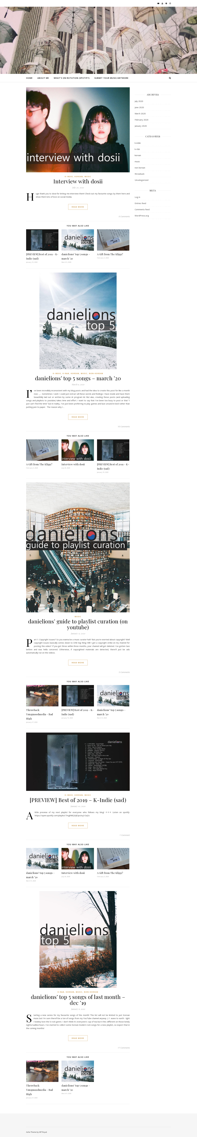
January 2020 (141, 126)
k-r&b (66, 373)
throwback (139, 173)
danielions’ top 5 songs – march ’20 (78, 378)
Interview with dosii (78, 181)
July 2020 (139, 101)
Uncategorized (141, 180)
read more (78, 207)
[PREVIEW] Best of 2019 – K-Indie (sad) (78, 799)
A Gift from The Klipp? (110, 254)
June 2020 (139, 107)
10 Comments (124, 426)
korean (79, 176)
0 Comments (124, 216)
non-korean (96, 373)
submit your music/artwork (111, 78)
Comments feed (142, 209)
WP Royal (43, 1132)
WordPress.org (142, 215)
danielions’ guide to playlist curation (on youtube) (78, 624)
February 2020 (141, 119)
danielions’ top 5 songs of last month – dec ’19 (78, 999)
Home (29, 78)
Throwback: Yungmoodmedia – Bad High (39, 714)
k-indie (69, 176)
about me (43, 78)
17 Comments (124, 1047)
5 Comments (124, 672)
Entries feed (140, 203)
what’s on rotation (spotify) (72, 78)
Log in (137, 197)
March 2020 (140, 113)
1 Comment (125, 835)
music (88, 176)
